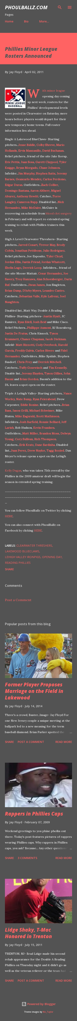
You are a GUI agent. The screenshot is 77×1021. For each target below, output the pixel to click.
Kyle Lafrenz (50, 296)
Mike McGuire (31, 208)
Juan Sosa (27, 162)
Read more (63, 742)
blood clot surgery (58, 213)
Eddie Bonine (29, 405)
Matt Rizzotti (25, 345)
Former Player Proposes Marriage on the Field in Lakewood (34, 691)
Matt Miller (30, 433)
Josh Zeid (39, 322)
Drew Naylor (36, 450)
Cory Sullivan (24, 439)
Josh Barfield (29, 422)
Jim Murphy (26, 173)
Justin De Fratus (16, 333)
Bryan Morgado (27, 168)
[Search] (59, 7)
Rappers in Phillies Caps (34, 813)
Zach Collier (49, 185)
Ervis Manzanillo (29, 150)
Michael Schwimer (41, 410)
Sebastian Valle (29, 296)
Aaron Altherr (40, 190)
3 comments (27, 858)
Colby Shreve (46, 145)
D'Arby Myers (32, 290)
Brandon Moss (49, 433)
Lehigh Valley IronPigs (22, 557)
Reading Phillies (18, 563)
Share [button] (9, 569)
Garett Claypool (47, 162)
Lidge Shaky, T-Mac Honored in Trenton (28, 933)
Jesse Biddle (26, 145)
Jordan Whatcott (53, 262)
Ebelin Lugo (13, 268)
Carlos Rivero (44, 350)
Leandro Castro (53, 290)
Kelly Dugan (13, 470)
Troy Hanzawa (25, 279)
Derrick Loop (32, 268)
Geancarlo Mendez (28, 179)
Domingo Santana (17, 190)
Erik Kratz (26, 445)
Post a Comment (18, 600)
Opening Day (52, 557)
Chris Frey (24, 362)
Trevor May (47, 245)
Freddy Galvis (24, 350)
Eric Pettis (12, 162)
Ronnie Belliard (49, 422)
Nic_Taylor (48, 1012)
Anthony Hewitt (27, 196)
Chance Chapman (32, 339)
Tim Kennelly (58, 368)
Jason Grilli (20, 410)
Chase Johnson (49, 168)
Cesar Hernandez (50, 273)
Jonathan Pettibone (28, 250)
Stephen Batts (45, 173)
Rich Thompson (45, 439)
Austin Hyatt (51, 316)
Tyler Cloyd (54, 256)
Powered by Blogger (41, 1004)
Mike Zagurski (25, 416)
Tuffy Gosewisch (30, 368)
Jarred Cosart (28, 245)
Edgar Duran (13, 185)
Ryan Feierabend (44, 399)
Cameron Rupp (27, 202)
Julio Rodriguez (54, 250)
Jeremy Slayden (32, 373)
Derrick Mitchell (49, 362)
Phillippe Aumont (39, 328)
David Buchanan (53, 150)
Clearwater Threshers (34, 545)
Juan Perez (18, 450)
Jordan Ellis (13, 262)
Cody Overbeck (46, 345)
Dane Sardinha (45, 445)
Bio (26, 21)
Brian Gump (13, 290)
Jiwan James (36, 285)
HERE (9, 516)
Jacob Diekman (55, 339)
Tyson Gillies (53, 373)
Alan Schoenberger (50, 279)
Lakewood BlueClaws (22, 551)
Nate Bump (23, 399)
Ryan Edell (25, 322)
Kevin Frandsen (43, 427)
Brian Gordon (29, 379)
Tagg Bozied (55, 450)
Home (9, 21)
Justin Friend (31, 262)
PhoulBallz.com (26, 7)
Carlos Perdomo (54, 179)
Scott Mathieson (47, 416)
